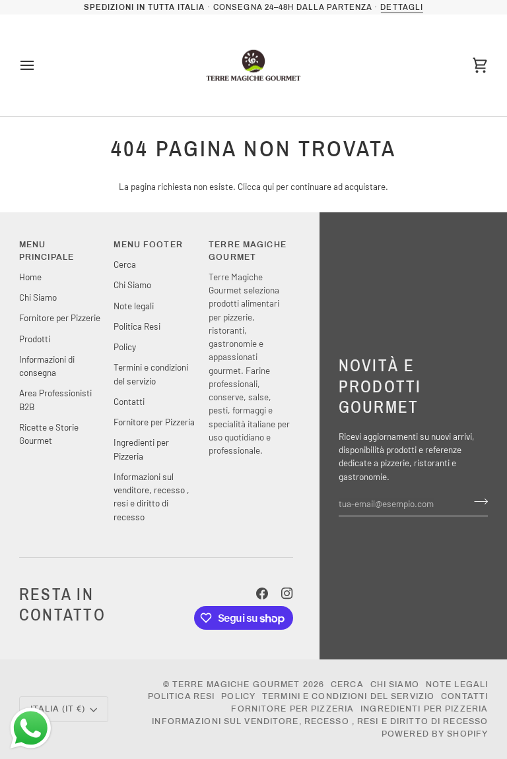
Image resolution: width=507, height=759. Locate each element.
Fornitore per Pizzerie (59, 317)
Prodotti (34, 338)
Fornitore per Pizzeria (154, 421)
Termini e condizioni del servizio (348, 696)
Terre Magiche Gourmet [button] (248, 251)
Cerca (125, 264)
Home (30, 276)
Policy (125, 346)
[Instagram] (287, 593)
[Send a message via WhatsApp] (31, 728)
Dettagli (401, 7)
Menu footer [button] (148, 244)
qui (268, 186)
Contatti (129, 401)
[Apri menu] (39, 66)
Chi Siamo (38, 297)
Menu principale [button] (46, 251)
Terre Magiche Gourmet (237, 684)
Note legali (134, 305)
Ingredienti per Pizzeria (424, 708)
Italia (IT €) (58, 708)
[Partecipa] (477, 501)
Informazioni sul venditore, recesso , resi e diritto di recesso (320, 721)
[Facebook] (262, 593)
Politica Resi (137, 326)
